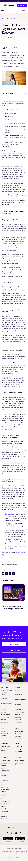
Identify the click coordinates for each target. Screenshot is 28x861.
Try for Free (22, 5)
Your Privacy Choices (20, 851)
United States (11, 827)
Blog (8, 18)
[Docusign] (9, 5)
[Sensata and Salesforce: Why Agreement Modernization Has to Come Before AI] (13, 592)
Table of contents (7, 93)
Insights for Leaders (16, 18)
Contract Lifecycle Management (9, 564)
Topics (23, 10)
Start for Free (14, 644)
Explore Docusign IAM (14, 650)
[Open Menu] (2, 5)
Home (3, 18)
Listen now (9, 48)
